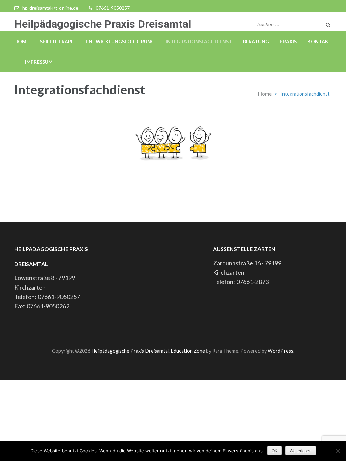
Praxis (288, 41)
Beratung (256, 41)
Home (21, 41)
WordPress (280, 351)
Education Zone (188, 351)
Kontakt (319, 41)
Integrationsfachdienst (199, 41)
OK (274, 451)
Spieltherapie (57, 41)
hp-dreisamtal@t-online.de (50, 8)
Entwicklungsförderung (120, 41)
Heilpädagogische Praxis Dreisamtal (102, 24)
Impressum (39, 62)
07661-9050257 (113, 8)
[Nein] (337, 451)
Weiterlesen (301, 451)
